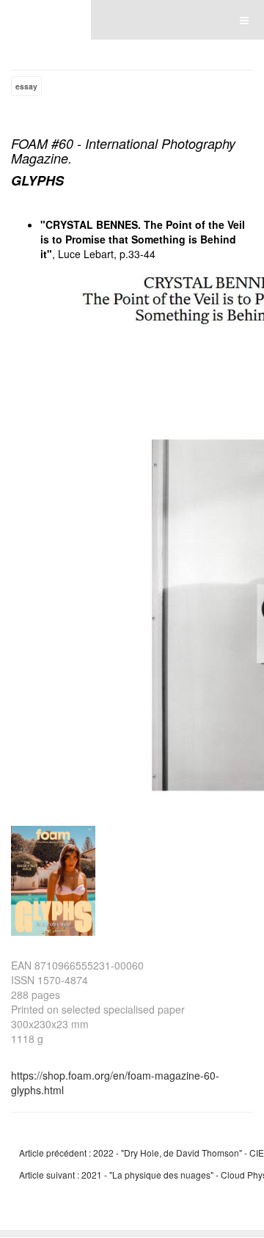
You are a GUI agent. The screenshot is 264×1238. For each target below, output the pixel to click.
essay (26, 86)
